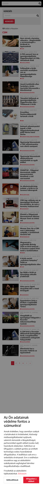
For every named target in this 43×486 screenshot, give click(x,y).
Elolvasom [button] (22, 473)
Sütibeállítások (12, 480)
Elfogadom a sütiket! (31, 480)
